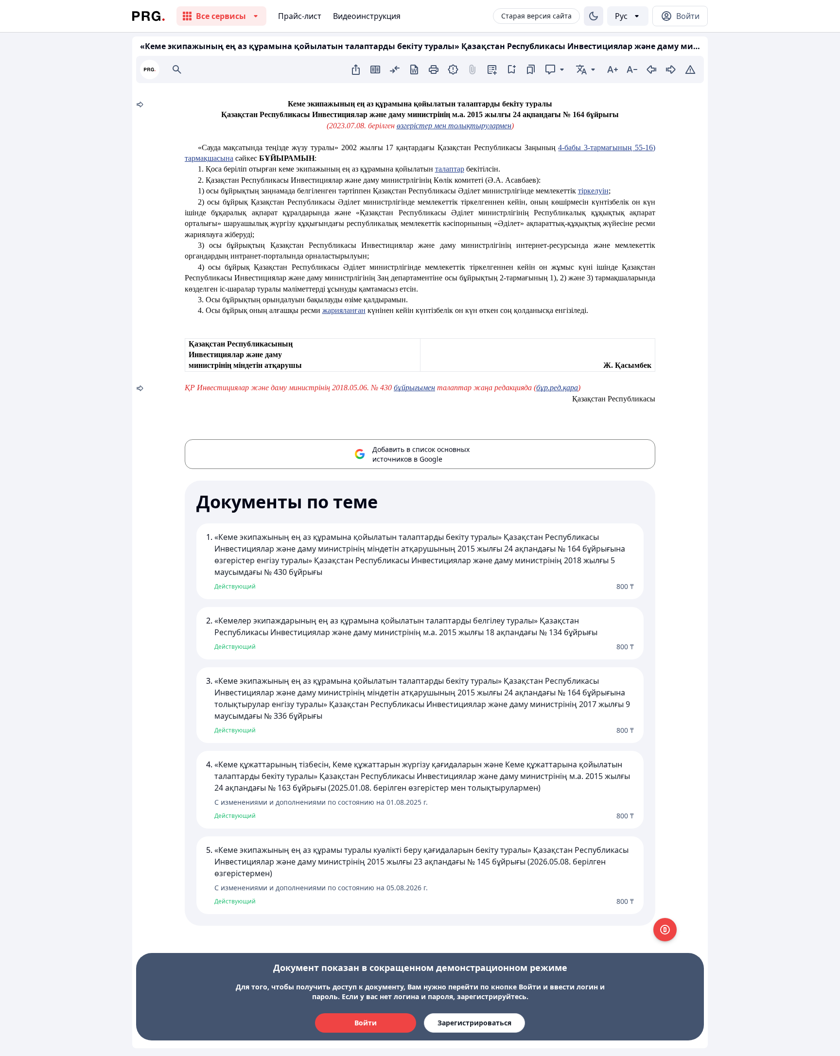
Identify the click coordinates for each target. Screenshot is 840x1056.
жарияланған (344, 310)
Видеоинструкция (367, 16)
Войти (365, 1022)
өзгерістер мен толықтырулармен (454, 125)
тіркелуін (593, 191)
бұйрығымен (414, 387)
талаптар (449, 169)
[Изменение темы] (593, 16)
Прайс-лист (299, 16)
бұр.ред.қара (557, 387)
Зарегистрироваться (474, 1022)
